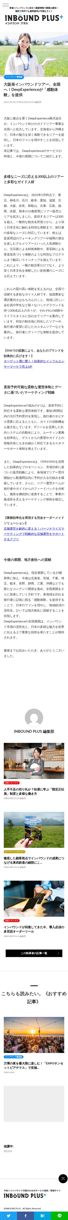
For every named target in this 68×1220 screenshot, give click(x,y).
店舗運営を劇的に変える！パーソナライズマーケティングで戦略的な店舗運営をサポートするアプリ (34, 534)
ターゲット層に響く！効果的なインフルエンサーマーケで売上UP (34, 364)
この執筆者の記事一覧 (34, 953)
